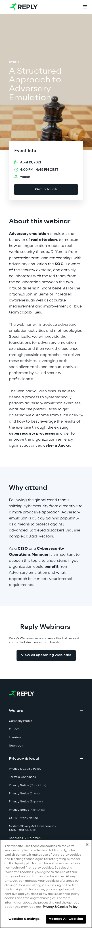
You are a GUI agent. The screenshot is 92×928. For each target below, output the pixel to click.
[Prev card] (10, 379)
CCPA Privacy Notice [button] (23, 818)
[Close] (87, 844)
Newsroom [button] (16, 745)
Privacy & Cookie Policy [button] (25, 768)
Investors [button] (15, 737)
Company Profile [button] (20, 721)
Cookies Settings (24, 919)
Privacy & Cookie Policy (60, 907)
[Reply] (23, 7)
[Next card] (81, 379)
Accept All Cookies (66, 919)
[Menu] (85, 7)
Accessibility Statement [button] (25, 838)
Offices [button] (14, 729)
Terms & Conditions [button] (22, 777)
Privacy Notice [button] (27, 785)
